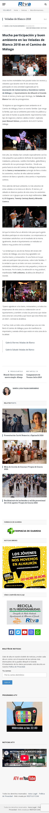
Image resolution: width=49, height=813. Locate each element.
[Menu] (3, 4)
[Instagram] (31, 632)
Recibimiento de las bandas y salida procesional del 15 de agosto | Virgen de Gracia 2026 (25, 501)
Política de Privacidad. (17, 667)
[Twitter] (18, 632)
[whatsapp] (38, 632)
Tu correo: (6, 671)
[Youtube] (24, 632)
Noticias (44, 28)
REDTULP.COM (33, 796)
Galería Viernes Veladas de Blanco (20, 342)
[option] (24, 567)
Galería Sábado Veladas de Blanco (20, 349)
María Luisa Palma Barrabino (14, 26)
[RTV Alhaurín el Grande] (24, 4)
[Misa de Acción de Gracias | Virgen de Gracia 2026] (24, 452)
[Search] (45, 4)
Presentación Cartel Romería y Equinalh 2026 (23, 435)
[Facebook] (11, 632)
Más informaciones (33, 28)
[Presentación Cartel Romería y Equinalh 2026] (24, 420)
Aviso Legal (32, 794)
